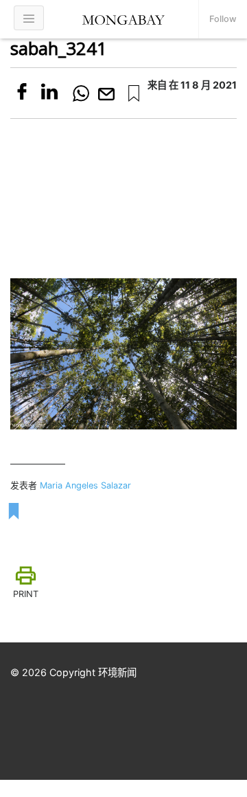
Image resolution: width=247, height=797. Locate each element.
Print (25, 594)
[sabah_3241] (134, 93)
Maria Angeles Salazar (85, 485)
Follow (223, 19)
